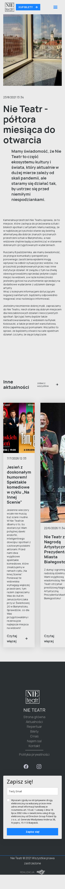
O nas (34, 736)
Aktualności (34, 722)
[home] (8, 7)
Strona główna (34, 717)
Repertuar (34, 726)
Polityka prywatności (34, 754)
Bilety (34, 731)
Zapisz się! (32, 831)
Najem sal (34, 741)
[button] (55, 7)
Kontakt (34, 746)
